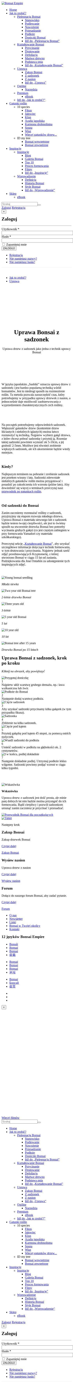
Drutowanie (32, 51)
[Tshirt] (7, 818)
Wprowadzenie (26, 176)
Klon (28, 117)
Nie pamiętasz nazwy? (23, 258)
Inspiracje (15, 148)
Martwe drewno (35, 58)
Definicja (30, 179)
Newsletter (16, 918)
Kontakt (14, 929)
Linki (12, 922)
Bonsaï (13, 961)
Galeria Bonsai (34, 159)
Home (13, 9)
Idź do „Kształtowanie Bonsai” (44, 65)
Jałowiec (30, 113)
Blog (28, 155)
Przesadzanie (33, 30)
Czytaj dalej (9, 846)
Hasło (6, 236)
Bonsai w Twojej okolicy (24, 925)
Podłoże (30, 34)
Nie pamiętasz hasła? (22, 262)
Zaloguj (6, 207)
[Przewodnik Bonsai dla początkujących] (27, 814)
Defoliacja (31, 54)
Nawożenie (32, 27)
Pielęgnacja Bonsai (28, 16)
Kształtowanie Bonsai (30, 44)
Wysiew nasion (11, 880)
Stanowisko (32, 20)
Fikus (28, 110)
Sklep (12, 193)
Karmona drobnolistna (38, 124)
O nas (13, 915)
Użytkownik (10, 229)
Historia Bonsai (34, 183)
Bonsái (13, 944)
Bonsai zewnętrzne (36, 145)
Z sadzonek (32, 75)
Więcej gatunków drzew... (41, 134)
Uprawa (22, 68)
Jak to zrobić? (17, 13)
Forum (6, 908)
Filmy (28, 169)
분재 (12, 972)
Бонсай (14, 982)
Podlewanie (32, 23)
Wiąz (28, 131)
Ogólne (21, 86)
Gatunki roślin (18, 103)
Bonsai (13, 947)
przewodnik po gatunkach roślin (21, 491)
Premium (22, 93)
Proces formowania (37, 166)
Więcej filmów (10, 1117)
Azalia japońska (35, 120)
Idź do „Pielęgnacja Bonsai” (42, 41)
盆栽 (12, 954)
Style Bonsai (32, 186)
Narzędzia (31, 89)
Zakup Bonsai (33, 72)
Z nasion (30, 79)
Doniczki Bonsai (35, 37)
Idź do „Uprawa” (35, 82)
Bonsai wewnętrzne (37, 141)
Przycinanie (32, 48)
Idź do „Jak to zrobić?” (31, 100)
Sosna (28, 127)
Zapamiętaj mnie (16, 244)
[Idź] (39, 204)
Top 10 (29, 162)
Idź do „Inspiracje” (36, 172)
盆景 (12, 986)
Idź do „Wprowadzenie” (40, 190)
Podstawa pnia (34, 61)
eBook (29, 96)
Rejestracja (18, 207)
